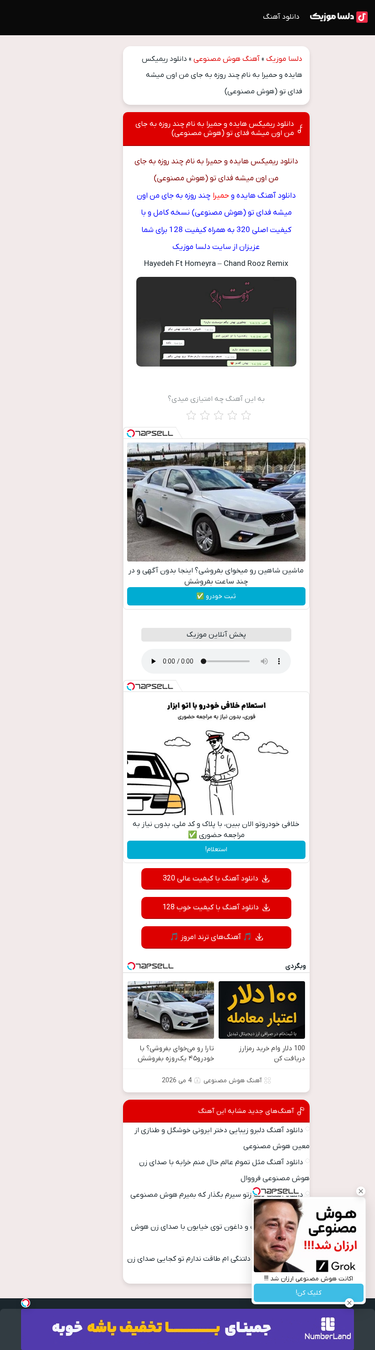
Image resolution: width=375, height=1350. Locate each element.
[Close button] (360, 1191)
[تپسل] (130, 433)
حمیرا (221, 196)
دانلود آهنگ (281, 17)
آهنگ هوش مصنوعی (226, 59)
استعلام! (216, 849)
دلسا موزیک (284, 59)
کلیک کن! (308, 1293)
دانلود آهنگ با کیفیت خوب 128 (210, 907)
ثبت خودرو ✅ (216, 596)
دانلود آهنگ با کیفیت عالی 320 (210, 878)
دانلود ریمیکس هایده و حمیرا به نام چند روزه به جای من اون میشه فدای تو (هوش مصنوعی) (214, 128)
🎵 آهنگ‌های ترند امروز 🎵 (211, 937)
